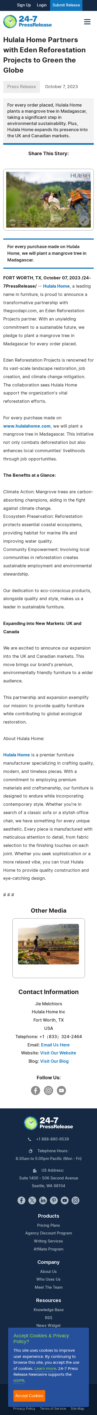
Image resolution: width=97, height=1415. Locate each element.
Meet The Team (49, 1287)
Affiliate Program (48, 1249)
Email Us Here (55, 1045)
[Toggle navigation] (87, 21)
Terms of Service (53, 1408)
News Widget (48, 1326)
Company (48, 1262)
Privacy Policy (24, 1408)
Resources (48, 1300)
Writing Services (48, 1241)
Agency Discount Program (48, 1233)
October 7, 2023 (61, 87)
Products (48, 1216)
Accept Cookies (29, 1395)
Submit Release (66, 5)
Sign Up (24, 5)
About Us (48, 1272)
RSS (48, 1318)
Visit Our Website (58, 1053)
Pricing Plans (48, 1226)
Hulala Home (56, 286)
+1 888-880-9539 (52, 1139)
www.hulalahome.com (27, 426)
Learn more (45, 1368)
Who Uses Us (48, 1279)
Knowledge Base (49, 1310)
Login (42, 5)
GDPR (18, 1380)
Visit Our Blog (54, 1061)
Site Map (77, 1408)
